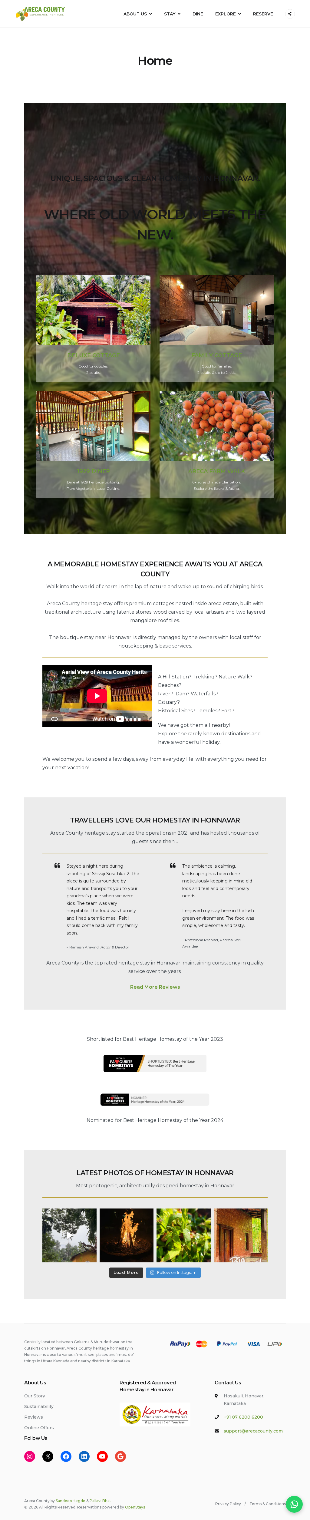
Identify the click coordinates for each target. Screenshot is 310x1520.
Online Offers (39, 1427)
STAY (169, 14)
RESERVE (263, 14)
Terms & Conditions (267, 1504)
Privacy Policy (228, 1504)
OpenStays (135, 1507)
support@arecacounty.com (253, 1431)
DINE (198, 14)
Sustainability (39, 1406)
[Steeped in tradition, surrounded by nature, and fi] (241, 1235)
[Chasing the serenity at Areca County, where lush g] (69, 1235)
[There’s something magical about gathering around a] (127, 1235)
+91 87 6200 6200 (243, 1417)
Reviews (33, 1417)
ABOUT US (135, 14)
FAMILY (202, 355)
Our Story (34, 1396)
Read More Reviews (155, 987)
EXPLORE (225, 14)
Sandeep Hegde (70, 1501)
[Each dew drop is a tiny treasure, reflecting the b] (184, 1235)
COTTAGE (228, 355)
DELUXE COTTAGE (93, 355)
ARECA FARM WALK (216, 471)
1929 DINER (93, 471)
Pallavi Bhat (100, 1501)
